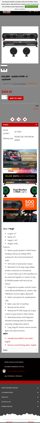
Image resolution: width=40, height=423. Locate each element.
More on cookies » (20, 9)
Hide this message (31, 6)
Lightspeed (9, 422)
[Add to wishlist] (12, 119)
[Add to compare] (18, 119)
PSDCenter (31, 422)
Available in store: (7, 83)
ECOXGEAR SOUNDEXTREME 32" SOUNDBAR (17, 18)
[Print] (24, 119)
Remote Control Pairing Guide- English (22, 345)
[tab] (20, 125)
